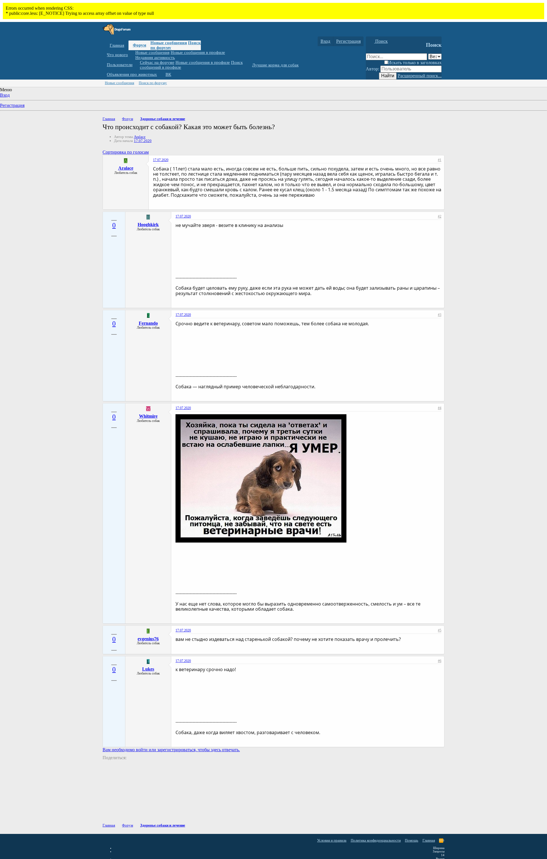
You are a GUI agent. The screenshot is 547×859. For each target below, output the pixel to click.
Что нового (117, 54)
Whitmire (148, 416)
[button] (132, 55)
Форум (139, 45)
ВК (168, 74)
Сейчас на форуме (157, 62)
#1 (439, 160)
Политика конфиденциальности (376, 840)
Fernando (148, 323)
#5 (439, 630)
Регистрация (12, 105)
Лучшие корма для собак (275, 65)
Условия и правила (331, 840)
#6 (439, 661)
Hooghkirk (148, 224)
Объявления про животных (132, 74)
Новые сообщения (168, 42)
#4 (439, 408)
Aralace (140, 137)
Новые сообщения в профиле (198, 52)
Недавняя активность (155, 57)
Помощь (411, 840)
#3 (439, 315)
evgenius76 (148, 638)
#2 (439, 216)
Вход (5, 95)
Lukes (148, 669)
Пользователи (119, 64)
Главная (117, 45)
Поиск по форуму (153, 83)
